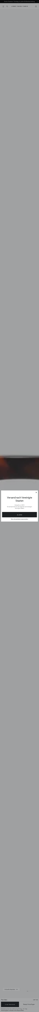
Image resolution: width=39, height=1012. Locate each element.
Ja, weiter (19, 515)
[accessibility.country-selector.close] (36, 493)
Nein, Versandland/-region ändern (19, 518)
